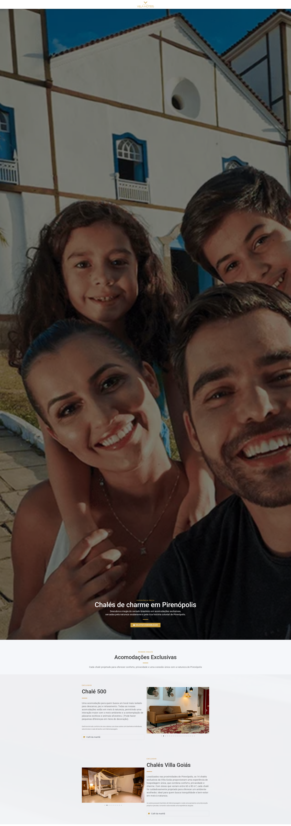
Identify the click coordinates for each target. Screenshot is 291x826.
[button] (149, 710)
